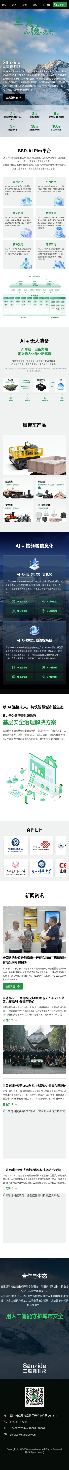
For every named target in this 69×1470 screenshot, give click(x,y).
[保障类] (34, 455)
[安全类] (18, 511)
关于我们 (47, 4)
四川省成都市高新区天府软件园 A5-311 (33, 1415)
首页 (4, 4)
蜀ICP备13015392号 (34, 1452)
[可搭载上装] (51, 511)
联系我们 (61, 4)
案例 (24, 4)
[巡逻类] (18, 487)
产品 (14, 4)
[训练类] (51, 487)
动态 (34, 4)
